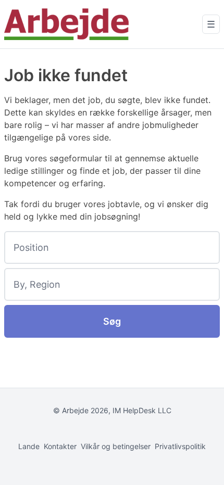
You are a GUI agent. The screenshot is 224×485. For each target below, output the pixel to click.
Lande (29, 446)
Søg (112, 321)
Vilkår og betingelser (116, 446)
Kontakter (60, 446)
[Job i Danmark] (66, 24)
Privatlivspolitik (180, 446)
